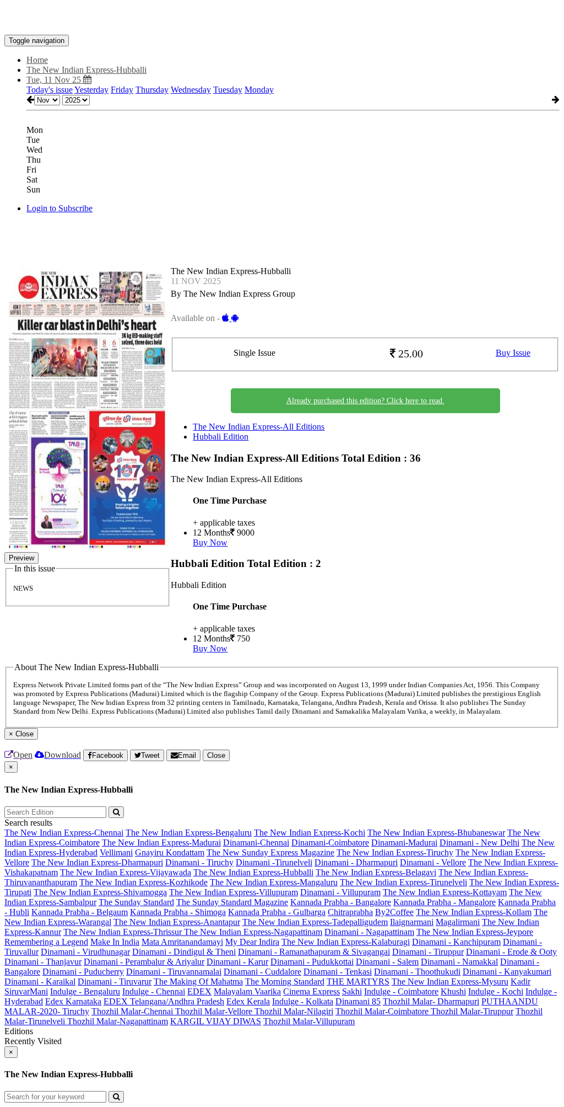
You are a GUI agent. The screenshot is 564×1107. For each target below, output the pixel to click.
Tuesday (227, 89)
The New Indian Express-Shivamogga (100, 892)
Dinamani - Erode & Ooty (511, 951)
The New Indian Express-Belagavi (376, 872)
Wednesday (191, 89)
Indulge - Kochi (495, 991)
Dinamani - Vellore (433, 862)
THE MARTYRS (358, 981)
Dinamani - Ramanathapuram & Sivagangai (314, 951)
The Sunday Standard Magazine (232, 902)
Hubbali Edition (220, 436)
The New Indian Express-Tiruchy (395, 852)
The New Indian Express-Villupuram (233, 892)
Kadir (520, 981)
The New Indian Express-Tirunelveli (403, 882)
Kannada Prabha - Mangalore (444, 902)
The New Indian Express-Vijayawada (125, 872)
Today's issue (49, 89)
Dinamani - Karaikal (39, 981)
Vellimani (116, 852)
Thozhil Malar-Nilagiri (293, 1011)
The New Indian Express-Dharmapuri (97, 862)
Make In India (114, 941)
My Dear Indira (252, 941)
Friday (122, 89)
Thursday (152, 89)
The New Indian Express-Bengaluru (189, 832)
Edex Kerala (248, 1001)
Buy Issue (513, 352)
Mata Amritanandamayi (182, 941)
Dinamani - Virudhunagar (85, 951)
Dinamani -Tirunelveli (274, 862)
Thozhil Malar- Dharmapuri (431, 1001)
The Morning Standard (284, 981)
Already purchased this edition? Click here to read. (365, 401)
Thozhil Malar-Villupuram (309, 1021)
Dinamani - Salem (387, 961)
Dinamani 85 (358, 1001)
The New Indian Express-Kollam (474, 912)
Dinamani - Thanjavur (43, 961)
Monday (259, 89)
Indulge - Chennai (153, 991)
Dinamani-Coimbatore (330, 842)
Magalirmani (458, 922)
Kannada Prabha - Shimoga (178, 912)
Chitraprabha (350, 912)
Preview (21, 558)
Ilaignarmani (411, 922)
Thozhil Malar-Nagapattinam (117, 1021)
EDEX (199, 991)
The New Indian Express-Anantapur (176, 922)
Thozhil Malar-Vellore (214, 1011)
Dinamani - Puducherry (83, 971)
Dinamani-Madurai (404, 842)
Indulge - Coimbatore (401, 991)
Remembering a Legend (46, 941)
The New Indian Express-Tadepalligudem (315, 922)
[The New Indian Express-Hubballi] (282, 18)
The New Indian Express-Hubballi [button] (86, 69)
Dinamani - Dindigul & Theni (184, 951)
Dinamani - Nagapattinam (369, 932)
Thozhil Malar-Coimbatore (383, 1011)
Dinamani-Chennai (256, 842)
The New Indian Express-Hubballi (253, 872)
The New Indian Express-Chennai (63, 832)
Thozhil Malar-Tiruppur (472, 1011)
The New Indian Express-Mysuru (450, 981)
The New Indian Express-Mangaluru (274, 882)
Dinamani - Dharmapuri (356, 862)
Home (37, 60)
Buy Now (210, 542)
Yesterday (91, 89)
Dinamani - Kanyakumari (507, 971)
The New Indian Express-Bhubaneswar (436, 832)
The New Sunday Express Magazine (270, 852)
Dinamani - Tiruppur (428, 951)
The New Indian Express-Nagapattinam (253, 932)
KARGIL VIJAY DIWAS (215, 1021)
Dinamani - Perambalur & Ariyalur (144, 961)
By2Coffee (394, 912)
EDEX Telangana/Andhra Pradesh (164, 1001)
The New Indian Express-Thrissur (123, 932)
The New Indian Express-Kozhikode (143, 882)
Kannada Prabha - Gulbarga (277, 912)
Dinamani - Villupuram (340, 892)
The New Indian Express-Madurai (161, 842)
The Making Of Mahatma (198, 981)
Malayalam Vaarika (247, 991)
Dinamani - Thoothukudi (417, 971)
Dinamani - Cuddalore (262, 971)
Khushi (453, 991)
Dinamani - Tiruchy (199, 862)
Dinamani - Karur (237, 961)
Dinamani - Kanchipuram (456, 941)
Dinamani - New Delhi (479, 842)
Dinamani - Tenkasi (337, 971)
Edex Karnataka (73, 1001)
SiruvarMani (26, 991)
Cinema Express (311, 991)
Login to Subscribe (59, 208)
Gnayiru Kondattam (169, 852)
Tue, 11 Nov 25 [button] (54, 79)
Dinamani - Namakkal (459, 961)
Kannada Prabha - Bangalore (340, 902)
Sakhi (352, 991)
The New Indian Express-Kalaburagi (345, 941)
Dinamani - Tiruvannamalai (173, 971)
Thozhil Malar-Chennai (133, 1011)
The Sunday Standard (136, 902)
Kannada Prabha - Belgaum (79, 912)
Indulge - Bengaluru (85, 991)
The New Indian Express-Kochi (309, 832)
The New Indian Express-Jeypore (474, 932)
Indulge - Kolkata (302, 1001)
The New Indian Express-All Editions (258, 426)
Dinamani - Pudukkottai (312, 961)
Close (216, 755)
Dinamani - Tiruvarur (114, 981)
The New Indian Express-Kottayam (445, 892)
